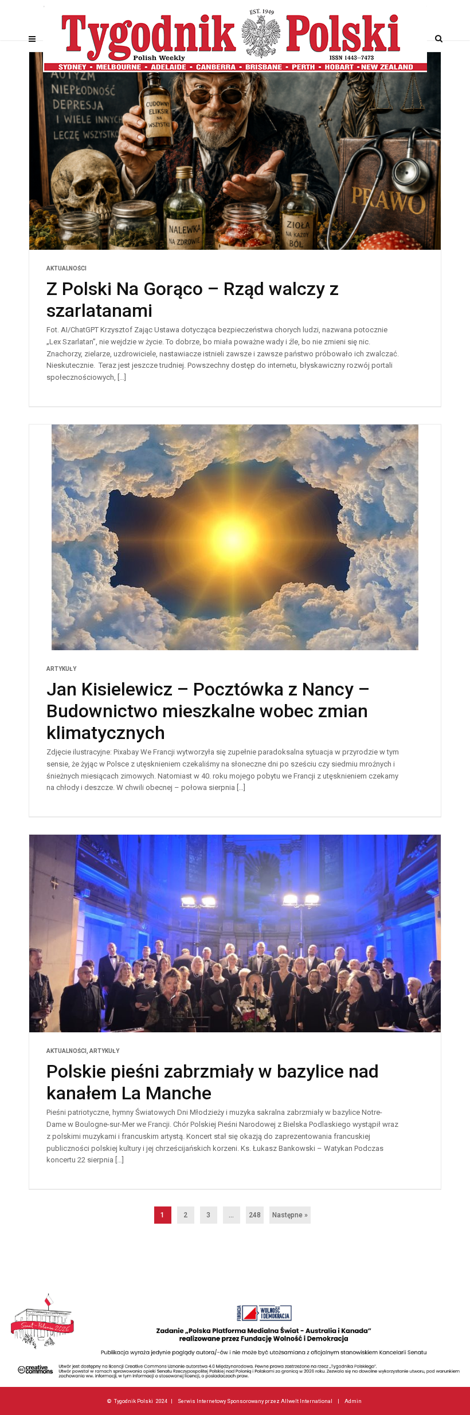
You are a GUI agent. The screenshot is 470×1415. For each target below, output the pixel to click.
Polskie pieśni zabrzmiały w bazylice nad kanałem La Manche (212, 1082)
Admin (353, 1401)
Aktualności (66, 268)
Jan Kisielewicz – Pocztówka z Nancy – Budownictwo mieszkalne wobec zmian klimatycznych (208, 711)
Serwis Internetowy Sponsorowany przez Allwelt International (255, 1401)
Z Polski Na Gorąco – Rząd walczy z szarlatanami (192, 299)
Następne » (290, 1215)
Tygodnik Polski (133, 1401)
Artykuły (61, 669)
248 (255, 1215)
